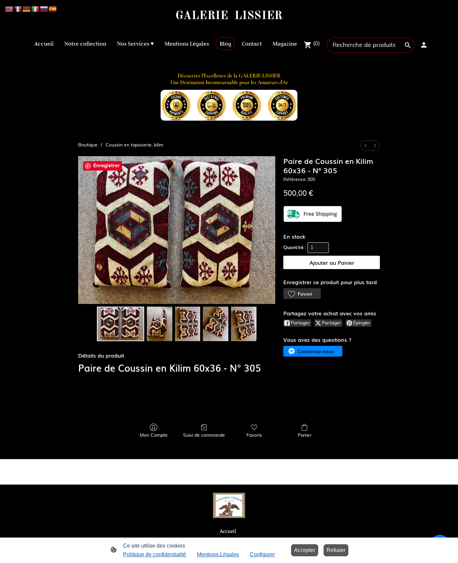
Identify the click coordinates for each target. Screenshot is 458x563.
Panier (304, 435)
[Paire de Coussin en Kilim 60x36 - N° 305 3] (215, 324)
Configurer (262, 554)
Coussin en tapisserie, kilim (134, 145)
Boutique (88, 145)
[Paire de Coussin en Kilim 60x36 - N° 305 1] (159, 324)
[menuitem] (365, 145)
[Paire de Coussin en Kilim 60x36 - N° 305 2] (188, 324)
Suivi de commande (204, 435)
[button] (302, 293)
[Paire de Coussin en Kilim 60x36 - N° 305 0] (120, 324)
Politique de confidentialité (154, 554)
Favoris (254, 435)
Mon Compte (154, 435)
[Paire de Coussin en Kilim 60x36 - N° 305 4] (243, 324)
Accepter (304, 550)
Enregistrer (106, 165)
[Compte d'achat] (424, 45)
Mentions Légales (218, 554)
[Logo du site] (229, 28)
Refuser (336, 550)
